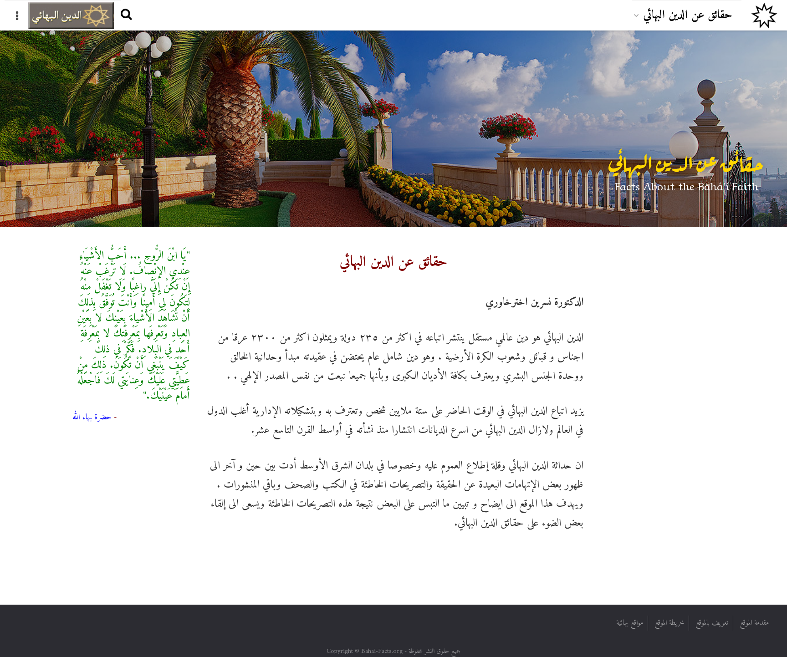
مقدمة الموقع (754, 622)
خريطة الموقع (669, 622)
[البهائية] (764, 15)
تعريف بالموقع (711, 622)
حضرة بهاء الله (92, 417)
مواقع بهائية (629, 622)
